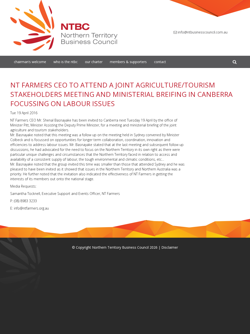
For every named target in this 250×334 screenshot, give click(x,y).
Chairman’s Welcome (30, 61)
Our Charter (94, 61)
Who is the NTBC (65, 61)
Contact (160, 61)
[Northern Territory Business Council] (63, 25)
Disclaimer (169, 247)
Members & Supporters (128, 61)
